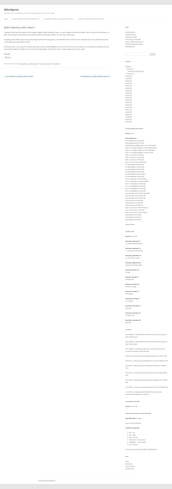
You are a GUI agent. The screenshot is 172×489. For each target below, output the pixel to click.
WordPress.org (129, 468)
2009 (129, 114)
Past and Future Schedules (133, 39)
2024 (129, 78)
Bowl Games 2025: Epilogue (136, 71)
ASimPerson (56, 64)
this (73, 35)
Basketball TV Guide (131, 37)
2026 (129, 66)
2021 (129, 85)
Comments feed (130, 466)
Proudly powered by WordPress (47, 480)
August (131, 69)
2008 (129, 117)
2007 (129, 119)
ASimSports (11, 9)
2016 (129, 97)
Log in (127, 461)
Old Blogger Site (130, 46)
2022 (129, 83)
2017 (129, 95)
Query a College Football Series (134, 42)
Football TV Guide (130, 34)
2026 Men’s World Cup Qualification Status (25, 19)
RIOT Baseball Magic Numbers (134, 44)
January (131, 74)
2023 (129, 81)
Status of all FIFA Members (133, 423)
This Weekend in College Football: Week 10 (96, 76)
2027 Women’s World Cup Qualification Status (58, 19)
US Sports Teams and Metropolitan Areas (91, 19)
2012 (129, 107)
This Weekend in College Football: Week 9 (18, 76)
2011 (129, 109)
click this (133, 449)
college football (33, 64)
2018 (129, 93)
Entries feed (128, 464)
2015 (129, 100)
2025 (129, 76)
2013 (129, 105)
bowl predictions (23, 64)
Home (6, 19)
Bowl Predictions (130, 32)
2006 (129, 121)
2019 (129, 90)
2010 (129, 112)
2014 (129, 102)
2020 (129, 88)
